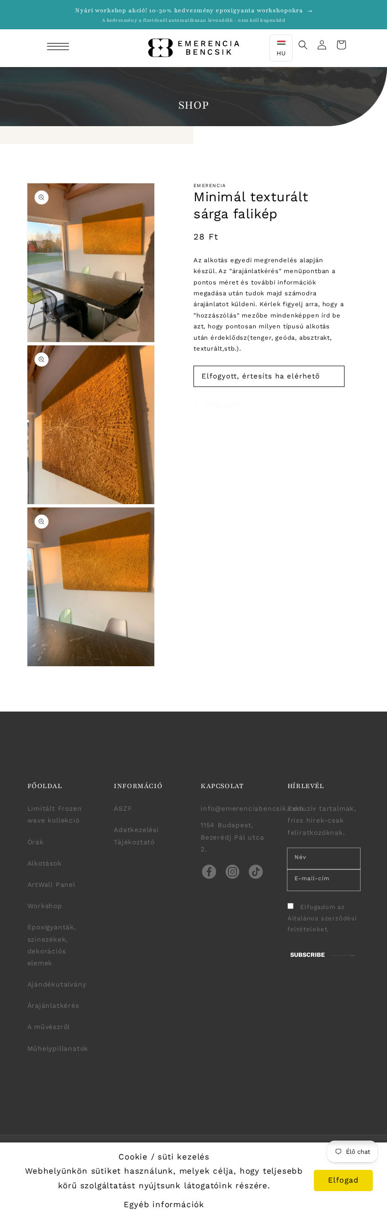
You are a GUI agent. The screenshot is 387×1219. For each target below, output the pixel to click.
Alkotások (44, 863)
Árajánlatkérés (53, 1005)
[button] (59, 47)
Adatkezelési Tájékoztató (136, 835)
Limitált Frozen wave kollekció (54, 814)
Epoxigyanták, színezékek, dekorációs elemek (51, 945)
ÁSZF (123, 808)
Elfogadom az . (322, 918)
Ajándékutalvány (56, 984)
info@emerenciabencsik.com (252, 808)
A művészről (48, 1026)
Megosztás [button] (222, 404)
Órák (35, 842)
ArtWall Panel (51, 884)
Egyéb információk (164, 1204)
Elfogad (343, 1180)
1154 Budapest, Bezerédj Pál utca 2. (232, 836)
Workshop (44, 906)
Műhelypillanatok (58, 1048)
